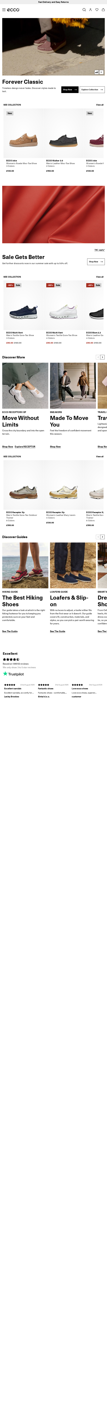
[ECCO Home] (13, 9)
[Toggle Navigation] (4, 9)
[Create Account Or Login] (90, 9)
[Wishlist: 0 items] (97, 9)
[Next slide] (102, 357)
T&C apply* (99, 250)
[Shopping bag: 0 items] (103, 9)
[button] (53, 47)
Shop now (68, 2)
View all (100, 105)
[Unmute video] (96, 72)
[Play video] (101, 72)
